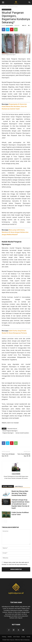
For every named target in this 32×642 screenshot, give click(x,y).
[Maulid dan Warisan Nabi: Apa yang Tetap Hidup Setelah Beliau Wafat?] (6, 493)
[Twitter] (7, 29)
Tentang (4, 636)
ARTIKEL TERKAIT (8, 486)
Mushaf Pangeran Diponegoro (10, 430)
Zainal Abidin (9, 25)
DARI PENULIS (19, 486)
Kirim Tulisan (16, 636)
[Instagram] (13, 630)
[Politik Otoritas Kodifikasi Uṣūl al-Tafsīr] (6, 514)
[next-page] (6, 521)
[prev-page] (3, 521)
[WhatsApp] (16, 29)
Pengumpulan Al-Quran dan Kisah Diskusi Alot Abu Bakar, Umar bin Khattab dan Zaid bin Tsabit (14, 106)
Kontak (28, 636)
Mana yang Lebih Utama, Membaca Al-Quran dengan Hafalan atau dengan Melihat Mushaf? (15, 232)
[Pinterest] (12, 29)
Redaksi (10, 636)
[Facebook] (3, 29)
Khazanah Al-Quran (13, 6)
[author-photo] (16, 471)
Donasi (23, 636)
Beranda (4, 6)
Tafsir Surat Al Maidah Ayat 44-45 (8, 455)
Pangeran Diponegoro (8, 433)
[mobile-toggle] (3, 2)
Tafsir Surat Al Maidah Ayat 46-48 (23, 455)
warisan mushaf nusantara (22, 433)
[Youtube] (23, 630)
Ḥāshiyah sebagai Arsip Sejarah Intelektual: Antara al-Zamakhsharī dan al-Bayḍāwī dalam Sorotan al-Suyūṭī (21, 504)
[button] (29, 2)
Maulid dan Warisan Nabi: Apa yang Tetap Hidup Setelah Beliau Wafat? (20, 493)
